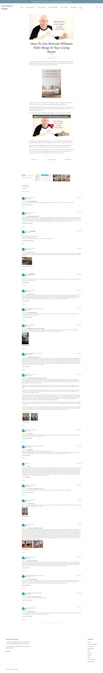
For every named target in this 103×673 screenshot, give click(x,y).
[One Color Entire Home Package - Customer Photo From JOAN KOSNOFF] (59, 176)
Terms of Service (92, 659)
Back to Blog (51, 159)
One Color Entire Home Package (27, 240)
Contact (89, 652)
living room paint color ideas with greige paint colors (58, 146)
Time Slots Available (53, 7)
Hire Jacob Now (41, 7)
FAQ (89, 650)
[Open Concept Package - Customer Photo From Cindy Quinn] (55, 179)
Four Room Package (25, 567)
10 (59, 622)
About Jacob (73, 7)
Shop (89, 657)
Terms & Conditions (92, 644)
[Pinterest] (9, 651)
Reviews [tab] (24, 185)
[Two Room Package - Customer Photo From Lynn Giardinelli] (64, 176)
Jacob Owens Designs (7, 7)
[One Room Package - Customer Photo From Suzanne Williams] (59, 179)
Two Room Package (25, 366)
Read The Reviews (30, 7)
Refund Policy (91, 648)
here (50, 151)
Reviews (90, 655)
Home (21, 7)
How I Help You (64, 7)
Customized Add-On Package (27, 204)
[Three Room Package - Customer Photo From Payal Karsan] (55, 176)
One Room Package (25, 282)
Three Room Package (26, 345)
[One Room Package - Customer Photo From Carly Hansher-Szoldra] (64, 179)
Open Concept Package (26, 455)
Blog (80, 7)
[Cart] (100, 7)
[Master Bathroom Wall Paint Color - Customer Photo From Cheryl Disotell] (68, 176)
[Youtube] (6, 651)
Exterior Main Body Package (27, 438)
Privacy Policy (91, 646)
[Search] (97, 7)
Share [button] (24, 207)
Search (89, 642)
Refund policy (91, 661)
